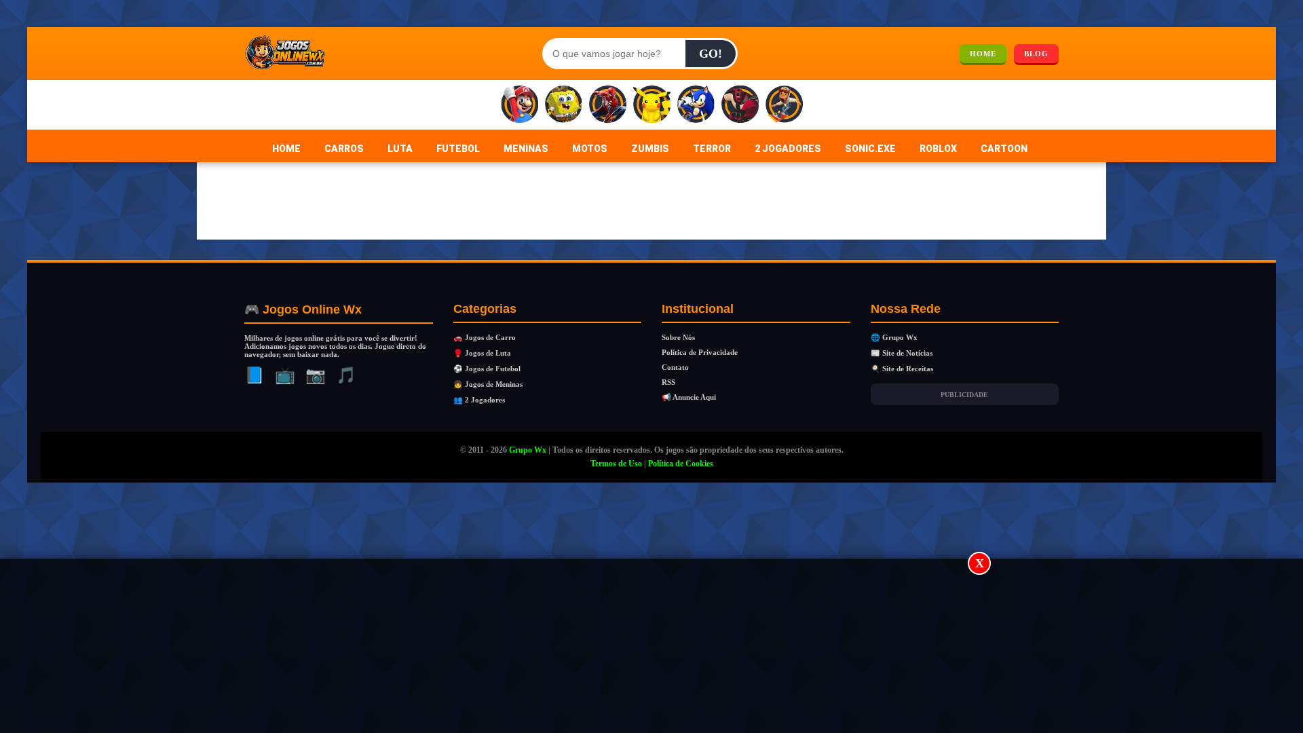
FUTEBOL (458, 148)
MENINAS (526, 148)
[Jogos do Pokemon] (652, 105)
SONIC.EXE (870, 148)
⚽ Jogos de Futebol (487, 368)
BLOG (1036, 54)
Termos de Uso (616, 463)
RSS (668, 382)
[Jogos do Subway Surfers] (784, 105)
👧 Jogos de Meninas (488, 384)
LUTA (400, 148)
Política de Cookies (680, 463)
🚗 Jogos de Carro (484, 337)
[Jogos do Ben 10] (740, 105)
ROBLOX (938, 148)
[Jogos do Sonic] (696, 105)
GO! (710, 53)
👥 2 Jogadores (479, 400)
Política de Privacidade (700, 352)
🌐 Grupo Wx (894, 337)
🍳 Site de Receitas (902, 368)
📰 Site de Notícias (901, 353)
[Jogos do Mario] (519, 105)
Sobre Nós (678, 337)
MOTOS (589, 148)
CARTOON (1004, 148)
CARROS (344, 148)
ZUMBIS (650, 148)
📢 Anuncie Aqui (689, 397)
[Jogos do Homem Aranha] (607, 105)
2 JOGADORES (788, 148)
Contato (675, 367)
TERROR (712, 148)
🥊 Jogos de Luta (482, 353)
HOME (983, 54)
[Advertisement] (651, 647)
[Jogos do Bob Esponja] (563, 105)
